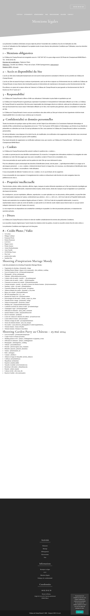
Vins (45, 557)
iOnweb (15, 67)
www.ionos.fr (54, 64)
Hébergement (45, 551)
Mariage (45, 548)
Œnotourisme (45, 554)
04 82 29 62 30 (78, 7)
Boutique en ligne (45, 569)
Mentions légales (45, 575)
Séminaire (45, 546)
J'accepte (79, 612)
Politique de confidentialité (45, 578)
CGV (45, 572)
